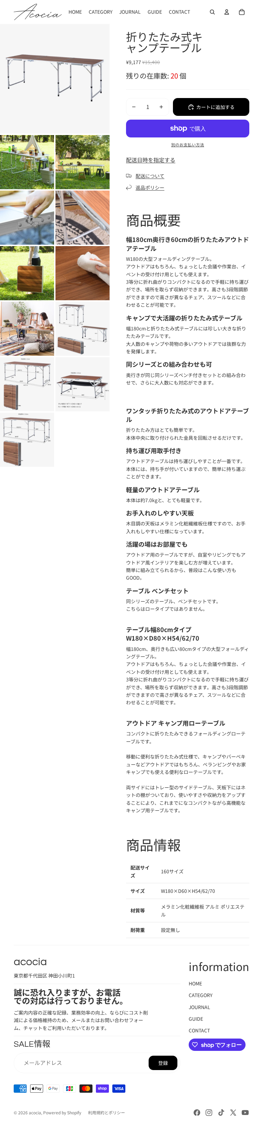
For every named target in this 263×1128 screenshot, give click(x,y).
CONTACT (199, 1030)
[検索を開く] (212, 12)
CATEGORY (200, 995)
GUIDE (196, 1018)
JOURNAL (199, 1007)
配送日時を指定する (150, 160)
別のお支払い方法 (187, 144)
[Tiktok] (221, 1112)
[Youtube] (245, 1112)
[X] (233, 1112)
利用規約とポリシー (106, 1112)
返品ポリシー (150, 187)
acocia (35, 1112)
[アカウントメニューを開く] (226, 12)
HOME (195, 983)
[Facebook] (197, 1112)
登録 (163, 1062)
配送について (150, 175)
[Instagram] (209, 1112)
